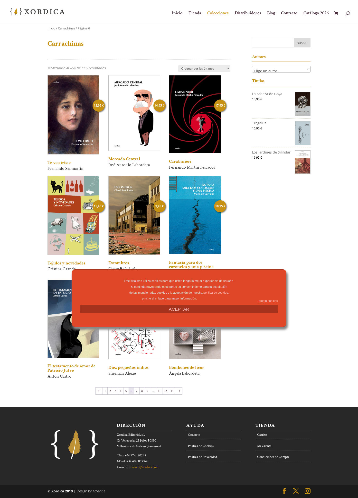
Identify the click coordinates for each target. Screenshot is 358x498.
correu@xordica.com (145, 467)
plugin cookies (268, 301)
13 (172, 391)
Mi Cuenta (264, 446)
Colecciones (218, 13)
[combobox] (281, 69)
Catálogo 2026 (316, 13)
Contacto (289, 13)
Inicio (177, 13)
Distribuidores (248, 13)
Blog (271, 13)
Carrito (262, 435)
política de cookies (215, 292)
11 (159, 391)
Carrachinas (66, 28)
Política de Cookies (201, 446)
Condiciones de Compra (273, 457)
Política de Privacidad (202, 457)
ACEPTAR (179, 309)
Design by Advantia (91, 491)
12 (165, 391)
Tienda (194, 13)
